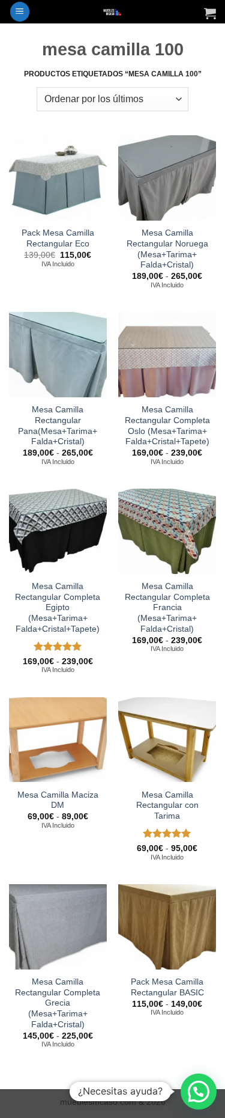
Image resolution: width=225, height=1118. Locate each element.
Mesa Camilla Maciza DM (57, 800)
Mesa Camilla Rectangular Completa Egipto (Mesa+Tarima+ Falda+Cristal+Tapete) (57, 608)
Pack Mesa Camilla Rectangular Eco (58, 238)
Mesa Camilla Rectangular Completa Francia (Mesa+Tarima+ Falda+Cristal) (167, 608)
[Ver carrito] (210, 13)
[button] (19, 12)
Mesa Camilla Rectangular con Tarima (167, 805)
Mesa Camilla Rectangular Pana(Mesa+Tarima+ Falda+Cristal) (57, 425)
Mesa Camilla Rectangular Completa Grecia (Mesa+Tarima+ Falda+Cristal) (57, 1003)
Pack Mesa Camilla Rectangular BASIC (167, 987)
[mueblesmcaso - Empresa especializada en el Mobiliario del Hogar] (112, 11)
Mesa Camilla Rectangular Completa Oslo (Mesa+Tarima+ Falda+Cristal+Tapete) (167, 425)
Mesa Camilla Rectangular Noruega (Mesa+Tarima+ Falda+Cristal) (167, 248)
